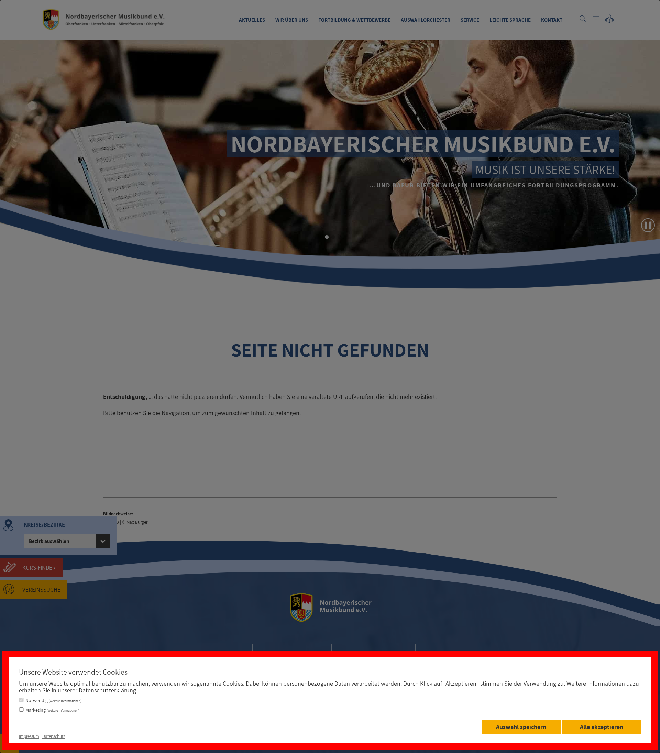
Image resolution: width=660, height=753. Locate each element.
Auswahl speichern (521, 727)
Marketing (52, 710)
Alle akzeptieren (601, 727)
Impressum (29, 736)
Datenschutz (53, 736)
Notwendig (53, 700)
